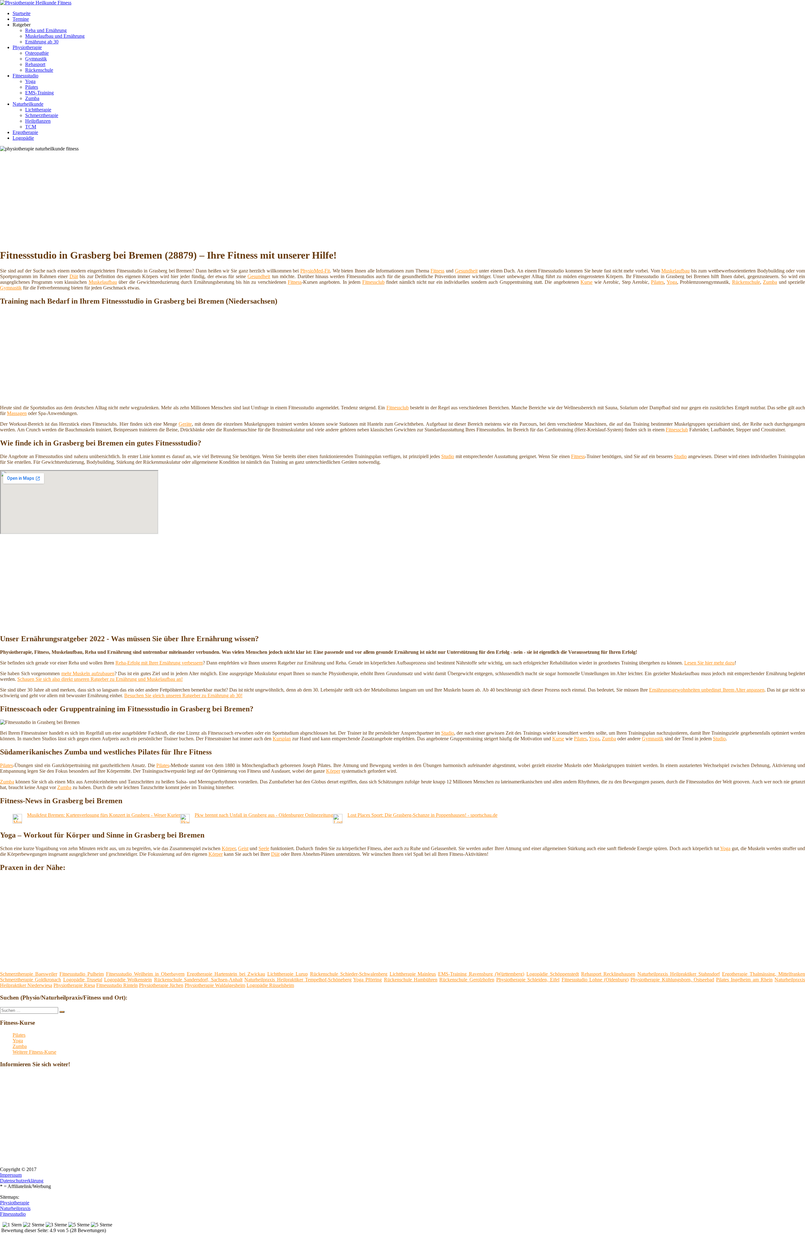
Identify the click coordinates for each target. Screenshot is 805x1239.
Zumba (32, 98)
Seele (263, 848)
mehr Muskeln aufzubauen (87, 673)
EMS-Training (39, 92)
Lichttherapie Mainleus (413, 974)
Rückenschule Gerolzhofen (466, 979)
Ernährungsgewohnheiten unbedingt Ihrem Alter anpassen (706, 689)
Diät (73, 276)
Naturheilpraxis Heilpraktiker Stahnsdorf (678, 974)
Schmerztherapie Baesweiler (28, 974)
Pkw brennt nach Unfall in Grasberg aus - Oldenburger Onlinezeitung (264, 815)
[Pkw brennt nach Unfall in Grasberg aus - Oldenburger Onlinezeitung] (185, 821)
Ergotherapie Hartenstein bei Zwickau (226, 974)
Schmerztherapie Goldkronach (30, 979)
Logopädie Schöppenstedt (552, 974)
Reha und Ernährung (46, 30)
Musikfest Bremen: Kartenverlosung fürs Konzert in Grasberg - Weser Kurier (103, 815)
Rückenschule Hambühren (410, 979)
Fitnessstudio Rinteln (117, 985)
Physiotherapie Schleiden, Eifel (528, 979)
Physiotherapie (27, 47)
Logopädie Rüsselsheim (270, 985)
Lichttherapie (38, 109)
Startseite (22, 13)
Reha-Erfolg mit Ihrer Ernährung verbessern (159, 662)
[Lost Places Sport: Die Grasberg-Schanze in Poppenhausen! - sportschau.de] (337, 821)
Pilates (31, 87)
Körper (333, 771)
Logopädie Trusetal (82, 979)
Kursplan (282, 738)
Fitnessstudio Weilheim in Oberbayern (145, 974)
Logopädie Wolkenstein (128, 979)
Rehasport (35, 64)
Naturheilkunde (28, 104)
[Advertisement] (193, 199)
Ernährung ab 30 (41, 41)
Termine (21, 19)
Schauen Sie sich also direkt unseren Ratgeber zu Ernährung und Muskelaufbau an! (100, 679)
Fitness (437, 270)
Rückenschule (39, 70)
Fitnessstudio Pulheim (81, 974)
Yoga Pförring (367, 979)
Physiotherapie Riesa (74, 985)
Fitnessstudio (25, 75)
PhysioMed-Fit (315, 270)
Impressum (11, 1175)
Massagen (17, 413)
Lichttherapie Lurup (287, 974)
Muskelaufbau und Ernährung (55, 36)
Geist (243, 848)
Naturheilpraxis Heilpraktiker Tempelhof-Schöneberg (298, 979)
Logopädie (23, 138)
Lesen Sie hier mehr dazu (709, 662)
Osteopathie (37, 53)
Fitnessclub (373, 282)
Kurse (586, 282)
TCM (30, 126)
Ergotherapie (25, 132)
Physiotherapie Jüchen (161, 985)
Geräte (185, 424)
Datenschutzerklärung (21, 1180)
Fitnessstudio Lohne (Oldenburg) (595, 979)
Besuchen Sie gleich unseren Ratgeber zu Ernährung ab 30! (183, 695)
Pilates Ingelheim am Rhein (744, 979)
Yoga (30, 81)
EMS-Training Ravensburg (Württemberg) (481, 974)
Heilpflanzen (38, 121)
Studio (447, 456)
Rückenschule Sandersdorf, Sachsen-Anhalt (198, 979)
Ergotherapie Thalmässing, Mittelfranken (763, 974)
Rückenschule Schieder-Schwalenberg (348, 974)
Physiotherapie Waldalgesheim (215, 985)
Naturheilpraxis (15, 1208)
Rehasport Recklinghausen (608, 974)
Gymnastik (36, 58)
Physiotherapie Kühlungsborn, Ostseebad (672, 979)
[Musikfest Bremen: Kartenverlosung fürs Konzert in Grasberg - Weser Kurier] (17, 821)
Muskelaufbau (675, 270)
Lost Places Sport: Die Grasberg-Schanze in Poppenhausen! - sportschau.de (422, 815)
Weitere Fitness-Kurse (34, 1052)
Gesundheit (466, 270)
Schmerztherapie (41, 115)
